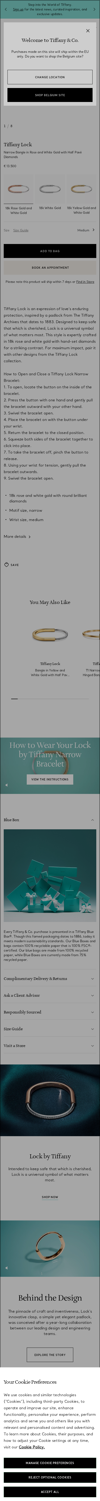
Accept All (50, 1492)
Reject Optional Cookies (50, 1477)
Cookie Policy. (32, 1447)
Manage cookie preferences (50, 1463)
